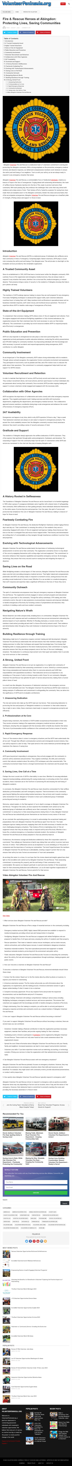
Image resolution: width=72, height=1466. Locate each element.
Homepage (22, 1463)
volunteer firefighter (22, 1224)
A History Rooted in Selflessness (16, 64)
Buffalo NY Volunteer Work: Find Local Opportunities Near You (39, 1416)
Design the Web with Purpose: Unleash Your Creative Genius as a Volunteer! (64, 1435)
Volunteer (13, 165)
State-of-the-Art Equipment (14, 48)
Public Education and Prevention (15, 50)
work (41, 1228)
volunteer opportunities (56, 1224)
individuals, (54, 180)
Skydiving (25, 1221)
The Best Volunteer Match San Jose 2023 (24, 1396)
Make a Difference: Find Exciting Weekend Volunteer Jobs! (63, 1415)
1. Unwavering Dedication (14, 82)
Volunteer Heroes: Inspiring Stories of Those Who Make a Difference (26, 1460)
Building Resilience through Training (17, 77)
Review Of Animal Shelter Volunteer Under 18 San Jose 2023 (29, 1368)
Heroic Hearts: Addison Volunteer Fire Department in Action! (58, 1135)
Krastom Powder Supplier (61, 1460)
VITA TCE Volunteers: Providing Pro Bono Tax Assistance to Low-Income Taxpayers (38, 1429)
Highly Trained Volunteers (13, 45)
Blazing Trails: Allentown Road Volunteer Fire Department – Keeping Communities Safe (34, 1136)
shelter (16, 1221)
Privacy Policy (31, 1463)
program (42, 1218)
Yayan (8, 27)
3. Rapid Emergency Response (15, 86)
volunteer (8, 1224)
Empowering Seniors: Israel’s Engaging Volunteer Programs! (29, 1270)
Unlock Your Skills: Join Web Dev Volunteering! (64, 1424)
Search (5, 1200)
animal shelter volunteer (37, 1212)
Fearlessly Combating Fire (14, 66)
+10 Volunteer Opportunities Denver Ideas (24, 1298)
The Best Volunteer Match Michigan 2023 (23, 1289)
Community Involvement (12, 52)
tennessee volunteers (49, 1221)
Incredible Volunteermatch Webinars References (26, 1261)
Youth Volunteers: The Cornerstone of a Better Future (40, 1439)
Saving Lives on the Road (14, 71)
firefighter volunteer (30, 12)
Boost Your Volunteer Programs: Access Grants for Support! (51, 1106)
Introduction (9, 41)
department (24, 1215)
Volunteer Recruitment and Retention (17, 55)
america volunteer (19, 1212)
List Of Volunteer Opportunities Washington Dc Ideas (27, 1358)
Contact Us (49, 1463)
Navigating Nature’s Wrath (14, 75)
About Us (40, 1463)
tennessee (35, 1221)
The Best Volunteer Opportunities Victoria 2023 (25, 1317)
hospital (7, 1218)
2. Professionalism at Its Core (15, 84)
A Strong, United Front (13, 80)
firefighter (36, 1215)
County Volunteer (10, 1215)
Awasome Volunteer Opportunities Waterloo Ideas (26, 1377)
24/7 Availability (10, 59)
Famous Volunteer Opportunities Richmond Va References (29, 1251)
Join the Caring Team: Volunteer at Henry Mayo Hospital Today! (20, 1106)
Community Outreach (12, 73)
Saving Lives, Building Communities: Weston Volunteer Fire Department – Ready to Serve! (58, 1161)
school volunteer (55, 1218)
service (7, 1221)
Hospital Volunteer (20, 1218)
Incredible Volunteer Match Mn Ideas (22, 1336)
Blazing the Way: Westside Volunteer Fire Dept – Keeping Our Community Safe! (35, 1161)
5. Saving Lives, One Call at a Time (16, 90)
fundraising (36, 1035)
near (33, 1218)
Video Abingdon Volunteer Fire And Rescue (19, 92)
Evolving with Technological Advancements (19, 68)
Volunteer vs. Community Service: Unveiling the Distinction (28, 1326)
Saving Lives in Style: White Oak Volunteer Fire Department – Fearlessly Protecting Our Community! (12, 1161)
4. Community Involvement (14, 88)
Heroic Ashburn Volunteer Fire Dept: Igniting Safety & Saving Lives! (12, 1135)
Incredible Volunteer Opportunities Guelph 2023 (25, 1308)
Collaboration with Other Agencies (16, 57)
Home (17, 12)
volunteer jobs (39, 1224)
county (52, 1212)
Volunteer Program (11, 1228)
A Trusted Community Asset (14, 43)
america (7, 1212)
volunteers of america (28, 1228)
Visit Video (6, 916)
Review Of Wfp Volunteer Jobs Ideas (22, 1349)
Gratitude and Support (13, 61)
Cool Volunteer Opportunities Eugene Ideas (24, 1386)
